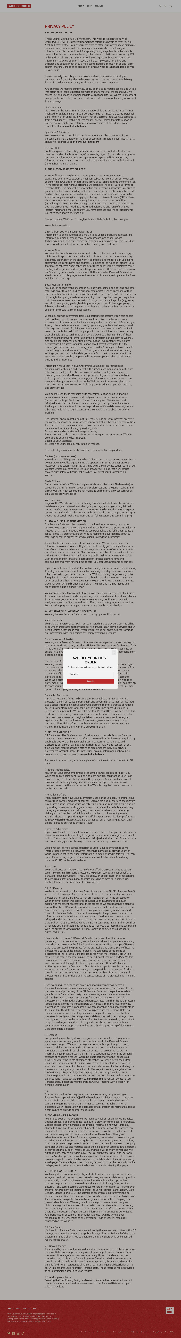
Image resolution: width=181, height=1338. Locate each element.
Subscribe (90, 681)
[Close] (114, 652)
